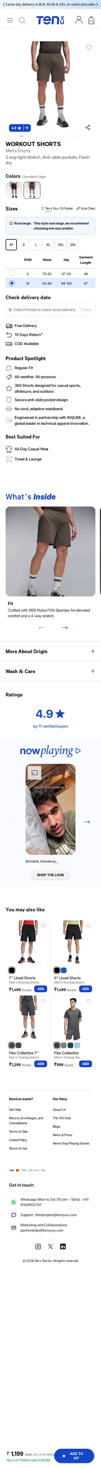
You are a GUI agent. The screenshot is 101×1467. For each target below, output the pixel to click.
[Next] (65, 627)
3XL (73, 245)
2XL (61, 245)
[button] (20, 128)
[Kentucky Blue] (77, 1045)
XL (48, 245)
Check (86, 310)
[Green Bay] (70, 1045)
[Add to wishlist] (43, 926)
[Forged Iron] (12, 1045)
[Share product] (87, 127)
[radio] (12, 272)
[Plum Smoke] (63, 1045)
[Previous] (41, 627)
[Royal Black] (12, 970)
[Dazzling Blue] (63, 970)
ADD (40, 989)
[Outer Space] (18, 1045)
